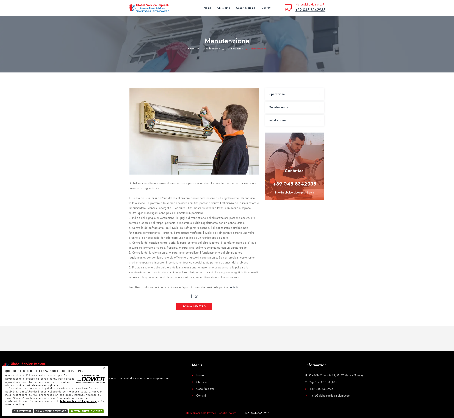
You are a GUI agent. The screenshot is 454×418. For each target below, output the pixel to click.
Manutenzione (278, 107)
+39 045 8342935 (294, 183)
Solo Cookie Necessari (51, 411)
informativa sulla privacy (78, 401)
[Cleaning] (153, 8)
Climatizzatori (235, 49)
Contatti (266, 8)
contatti (233, 287)
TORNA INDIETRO (194, 306)
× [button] (104, 368)
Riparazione (277, 94)
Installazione (277, 120)
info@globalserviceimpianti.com (294, 192)
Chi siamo (223, 8)
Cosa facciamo (245, 8)
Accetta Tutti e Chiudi (86, 411)
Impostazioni (22, 411)
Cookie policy (227, 413)
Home (207, 8)
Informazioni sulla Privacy (200, 413)
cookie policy (14, 404)
